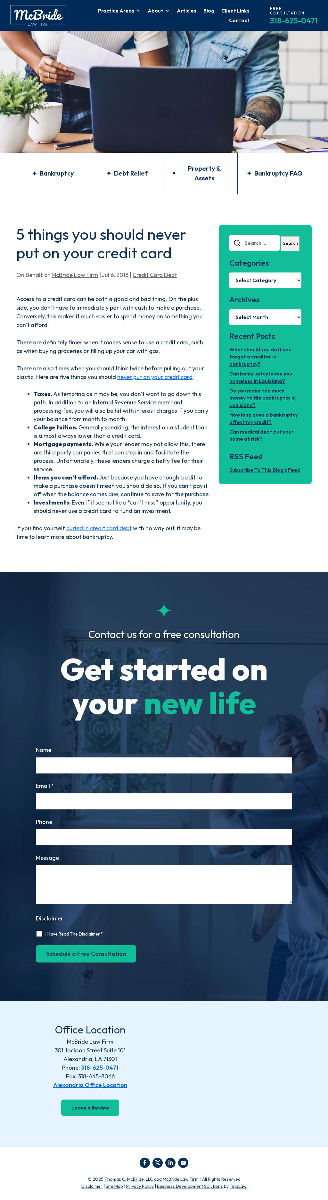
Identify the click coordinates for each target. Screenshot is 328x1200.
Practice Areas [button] (116, 11)
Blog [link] (208, 11)
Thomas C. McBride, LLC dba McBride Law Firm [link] (151, 1179)
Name (43, 750)
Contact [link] (239, 20)
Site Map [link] (114, 1186)
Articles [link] (186, 11)
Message (47, 857)
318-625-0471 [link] (294, 20)
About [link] (155, 11)
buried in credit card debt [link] (99, 528)
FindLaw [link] (238, 1186)
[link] (38, 15)
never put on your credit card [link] (155, 377)
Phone (44, 821)
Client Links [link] (235, 11)
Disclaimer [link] (91, 1186)
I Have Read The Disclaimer (74, 934)
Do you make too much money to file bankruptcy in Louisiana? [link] (262, 397)
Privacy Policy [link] (140, 1186)
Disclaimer (49, 918)
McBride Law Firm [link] (75, 275)
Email (45, 786)
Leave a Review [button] (90, 1107)
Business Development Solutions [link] (190, 1186)
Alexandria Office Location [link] (90, 1085)
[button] (145, 1163)
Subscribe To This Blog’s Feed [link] (264, 470)
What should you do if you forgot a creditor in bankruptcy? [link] (260, 356)
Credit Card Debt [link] (155, 275)
